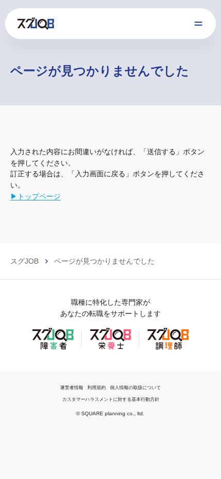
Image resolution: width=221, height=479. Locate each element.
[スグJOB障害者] (52, 348)
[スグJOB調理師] (168, 348)
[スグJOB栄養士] (110, 348)
